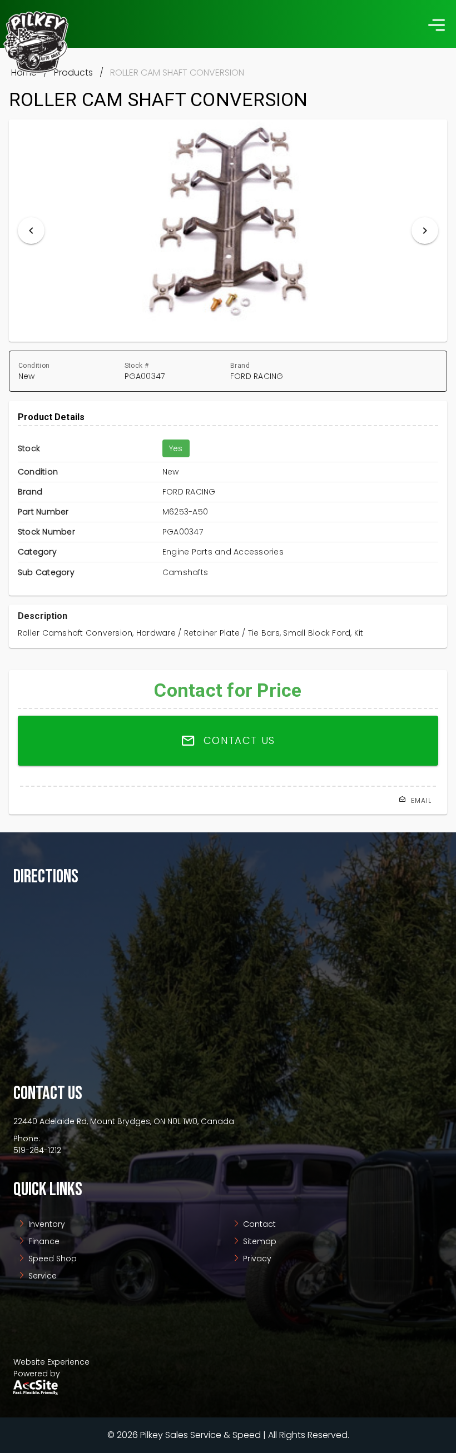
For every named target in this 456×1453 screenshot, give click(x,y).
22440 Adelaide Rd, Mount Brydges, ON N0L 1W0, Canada (123, 1121)
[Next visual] (425, 230)
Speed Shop (51, 1258)
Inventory (45, 1224)
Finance (43, 1241)
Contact (258, 1224)
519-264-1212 (37, 1150)
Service (41, 1275)
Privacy (256, 1258)
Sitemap (258, 1241)
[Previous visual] (31, 230)
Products (73, 72)
